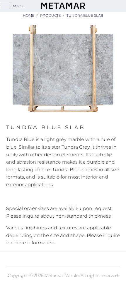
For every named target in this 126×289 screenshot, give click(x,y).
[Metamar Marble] (63, 6)
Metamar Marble (62, 275)
